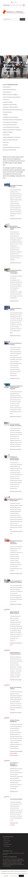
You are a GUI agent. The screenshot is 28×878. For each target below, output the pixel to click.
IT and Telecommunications (10, 122)
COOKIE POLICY (7, 844)
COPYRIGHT (7, 846)
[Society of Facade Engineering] (7, 718)
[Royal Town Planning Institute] (7, 685)
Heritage (5, 114)
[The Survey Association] (7, 797)
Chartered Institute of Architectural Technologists (15, 272)
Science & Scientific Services (10, 139)
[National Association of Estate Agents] (7, 500)
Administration (7, 87)
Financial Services (7, 112)
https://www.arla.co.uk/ (15, 262)
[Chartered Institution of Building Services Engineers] (7, 387)
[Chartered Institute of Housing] (7, 344)
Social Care (6, 142)
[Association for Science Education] (7, 187)
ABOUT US (6, 839)
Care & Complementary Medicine (11, 97)
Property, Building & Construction (11, 137)
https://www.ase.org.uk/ (15, 218)
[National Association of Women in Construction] (7, 542)
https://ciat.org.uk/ (14, 301)
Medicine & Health (7, 132)
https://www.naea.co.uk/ (15, 491)
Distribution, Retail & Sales (10, 104)
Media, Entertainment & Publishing (12, 129)
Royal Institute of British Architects (14, 612)
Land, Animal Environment (10, 124)
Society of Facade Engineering (14, 721)
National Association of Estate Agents (16, 499)
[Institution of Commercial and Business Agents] (7, 458)
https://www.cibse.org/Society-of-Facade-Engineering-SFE (16, 753)
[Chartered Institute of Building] (7, 310)
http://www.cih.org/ (14, 378)
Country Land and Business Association (15, 425)
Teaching (5, 144)
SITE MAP (6, 842)
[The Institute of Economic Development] (7, 761)
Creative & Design (7, 102)
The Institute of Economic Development (14, 764)
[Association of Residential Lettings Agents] (7, 227)
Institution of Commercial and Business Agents (14, 458)
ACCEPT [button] (21, 875)
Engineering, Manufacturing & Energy (12, 109)
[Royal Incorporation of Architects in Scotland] (7, 582)
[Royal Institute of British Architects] (7, 610)
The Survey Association (16, 799)
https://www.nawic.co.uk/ (16, 573)
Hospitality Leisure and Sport (10, 117)
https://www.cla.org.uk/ (15, 449)
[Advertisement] (14, 41)
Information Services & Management (12, 119)
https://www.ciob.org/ (15, 335)
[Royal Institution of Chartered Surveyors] (7, 651)
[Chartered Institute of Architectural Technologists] (7, 271)
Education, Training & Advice (10, 107)
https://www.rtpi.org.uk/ (15, 712)
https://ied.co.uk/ (14, 791)
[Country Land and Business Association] (7, 425)
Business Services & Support (10, 94)
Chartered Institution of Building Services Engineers (16, 387)
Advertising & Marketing (9, 89)
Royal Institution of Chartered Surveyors (15, 653)
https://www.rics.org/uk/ (15, 679)
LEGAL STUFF (7, 840)
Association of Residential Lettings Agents (15, 228)
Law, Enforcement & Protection (11, 127)
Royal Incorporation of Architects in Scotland (16, 581)
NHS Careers (6, 134)
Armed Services (7, 92)
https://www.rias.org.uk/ (15, 604)
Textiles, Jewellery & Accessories (11, 147)
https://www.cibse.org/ (15, 416)
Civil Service (6, 99)
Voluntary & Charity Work (9, 149)
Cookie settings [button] (13, 875)
